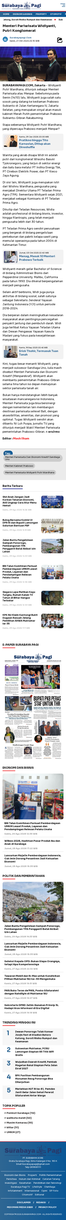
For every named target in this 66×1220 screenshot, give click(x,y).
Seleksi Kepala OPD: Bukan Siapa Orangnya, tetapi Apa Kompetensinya (32, 963)
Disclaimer (24, 1202)
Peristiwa (11, 1179)
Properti (32, 1175)
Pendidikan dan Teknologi (47, 1182)
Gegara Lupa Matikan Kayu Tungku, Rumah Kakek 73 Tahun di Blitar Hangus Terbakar (19, 596)
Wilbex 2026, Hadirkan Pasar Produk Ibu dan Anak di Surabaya (32, 842)
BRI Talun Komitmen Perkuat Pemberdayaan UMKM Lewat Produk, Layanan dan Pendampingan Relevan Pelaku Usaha (20, 572)
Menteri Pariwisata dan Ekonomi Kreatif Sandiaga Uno (32, 458)
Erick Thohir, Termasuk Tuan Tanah (38, 352)
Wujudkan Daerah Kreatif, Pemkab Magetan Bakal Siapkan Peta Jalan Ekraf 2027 (36, 1065)
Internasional (32, 1190)
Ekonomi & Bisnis (22, 14)
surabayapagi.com (20, 37)
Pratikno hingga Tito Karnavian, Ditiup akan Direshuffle (34, 143)
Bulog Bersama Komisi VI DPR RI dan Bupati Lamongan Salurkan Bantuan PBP (20, 523)
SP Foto (53, 1190)
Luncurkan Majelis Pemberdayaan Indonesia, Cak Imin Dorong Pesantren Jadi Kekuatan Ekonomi (32, 858)
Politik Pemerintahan (50, 1175)
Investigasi (11, 1182)
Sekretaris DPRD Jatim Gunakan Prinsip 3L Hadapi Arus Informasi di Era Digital (31, 1007)
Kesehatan (25, 1182)
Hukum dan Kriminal (29, 1179)
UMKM (13, 1132)
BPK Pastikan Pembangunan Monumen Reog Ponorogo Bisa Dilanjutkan (34, 1079)
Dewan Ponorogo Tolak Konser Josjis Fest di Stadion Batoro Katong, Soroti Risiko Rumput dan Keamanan (36, 1036)
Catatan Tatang (51, 1179)
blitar (13, 1127)
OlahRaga (49, 1186)
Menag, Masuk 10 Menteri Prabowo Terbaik (37, 258)
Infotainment (15, 1190)
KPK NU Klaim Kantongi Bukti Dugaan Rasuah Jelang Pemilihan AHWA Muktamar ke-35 (20, 619)
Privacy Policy (47, 1207)
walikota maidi (19, 1117)
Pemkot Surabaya (21, 1113)
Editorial (39, 1194)
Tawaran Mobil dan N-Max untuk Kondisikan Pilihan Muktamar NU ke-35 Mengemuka (32, 977)
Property (41, 14)
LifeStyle (37, 1186)
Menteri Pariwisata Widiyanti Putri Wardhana (29, 472)
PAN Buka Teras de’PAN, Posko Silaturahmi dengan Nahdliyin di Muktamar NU (31, 992)
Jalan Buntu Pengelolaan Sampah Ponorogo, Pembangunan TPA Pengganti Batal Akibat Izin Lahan (19, 546)
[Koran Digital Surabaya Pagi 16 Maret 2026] (33, 706)
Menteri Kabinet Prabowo (19, 465)
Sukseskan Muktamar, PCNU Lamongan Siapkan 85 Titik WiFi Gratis (34, 1052)
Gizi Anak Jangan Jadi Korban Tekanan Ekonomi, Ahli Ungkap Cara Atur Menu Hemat (20, 501)
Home (6, 14)
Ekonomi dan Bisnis (15, 1175)
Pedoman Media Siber (20, 1207)
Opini (44, 1190)
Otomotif (55, 14)
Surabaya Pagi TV (20, 1186)
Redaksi (41, 1202)
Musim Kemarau (20, 1122)
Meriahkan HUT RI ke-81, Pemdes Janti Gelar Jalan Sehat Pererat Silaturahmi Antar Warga (35, 1092)
